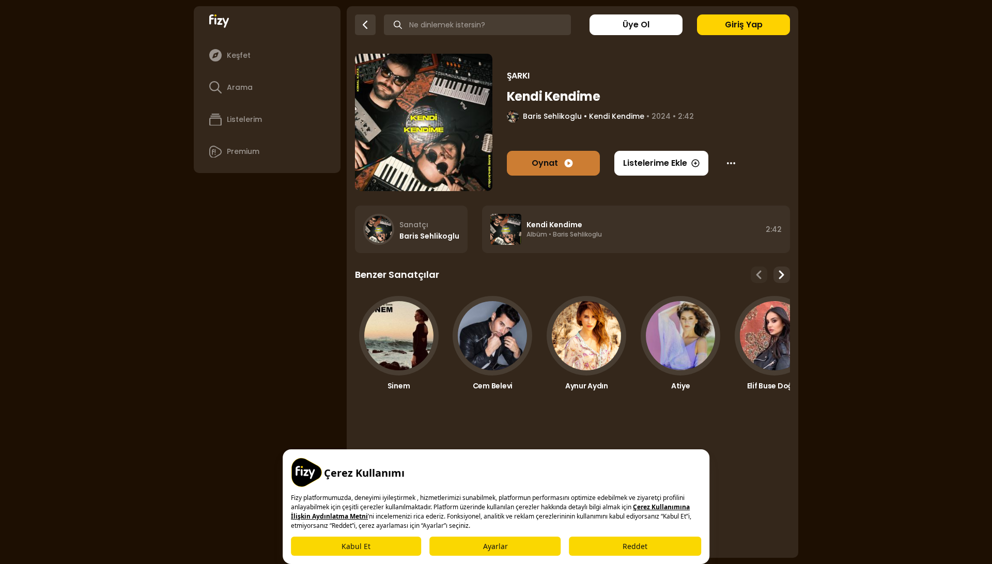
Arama (240, 87)
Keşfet (239, 55)
